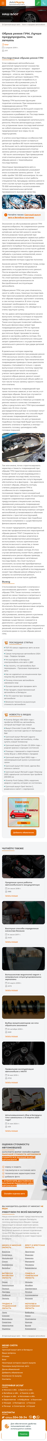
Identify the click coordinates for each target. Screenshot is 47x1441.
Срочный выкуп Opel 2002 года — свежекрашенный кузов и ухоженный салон (22, 759)
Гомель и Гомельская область (31, 1275)
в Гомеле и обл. (27, 1393)
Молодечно (7, 1258)
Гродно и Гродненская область (9, 1306)
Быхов (28, 1325)
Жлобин (29, 1285)
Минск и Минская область (11, 1246)
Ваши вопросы (9, 1353)
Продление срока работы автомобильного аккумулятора (22, 883)
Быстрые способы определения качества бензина (21, 929)
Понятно (23, 1434)
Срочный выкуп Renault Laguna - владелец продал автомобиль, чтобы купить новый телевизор (21, 739)
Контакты (6, 1379)
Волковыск (7, 1319)
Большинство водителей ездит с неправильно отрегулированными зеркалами (23, 976)
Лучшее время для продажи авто (21, 686)
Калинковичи (31, 1295)
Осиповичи (30, 1319)
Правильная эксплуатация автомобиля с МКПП (19, 1070)
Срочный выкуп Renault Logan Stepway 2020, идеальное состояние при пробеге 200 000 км (23, 774)
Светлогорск (31, 1288)
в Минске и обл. (9, 1390)
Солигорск (7, 1255)
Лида (4, 1312)
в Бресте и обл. (25, 1390)
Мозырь (29, 1282)
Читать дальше (11, 896)
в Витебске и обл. (10, 1393)
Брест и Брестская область (35, 1246)
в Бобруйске (23, 1399)
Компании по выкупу (12, 1376)
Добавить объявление (23, 832)
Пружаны (29, 1265)
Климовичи (30, 1329)
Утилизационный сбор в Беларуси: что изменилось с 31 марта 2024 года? (23, 1117)
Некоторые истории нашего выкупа (19, 1363)
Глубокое (6, 1295)
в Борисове (36, 1399)
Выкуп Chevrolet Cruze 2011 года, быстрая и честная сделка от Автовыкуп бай (23, 730)
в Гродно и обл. (9, 1396)
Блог (7, 45)
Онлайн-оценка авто (14, 1193)
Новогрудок (7, 1325)
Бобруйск (29, 1312)
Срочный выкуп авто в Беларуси (17, 1350)
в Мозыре (6, 1403)
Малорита (29, 1261)
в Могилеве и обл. (26, 1396)
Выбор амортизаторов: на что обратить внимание (22, 1024)
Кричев (28, 1322)
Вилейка (6, 1268)
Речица (28, 1292)
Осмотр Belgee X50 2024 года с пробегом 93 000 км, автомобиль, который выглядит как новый (19, 722)
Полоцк (5, 1288)
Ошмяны (6, 1329)
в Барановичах (9, 1399)
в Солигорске (18, 1406)
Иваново (29, 1255)
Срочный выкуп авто (12, 24)
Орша (4, 1282)
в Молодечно (19, 1403)
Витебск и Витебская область (7, 1275)
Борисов (6, 1252)
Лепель (5, 1298)
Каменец (29, 1258)
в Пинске (31, 1403)
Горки (28, 1316)
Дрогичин (30, 1252)
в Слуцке (31, 1406)
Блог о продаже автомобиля (33, 24)
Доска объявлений (11, 1369)
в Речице (6, 1406)
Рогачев (29, 1298)
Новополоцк (8, 1285)
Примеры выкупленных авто (15, 1366)
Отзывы (5, 1356)
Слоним (5, 1316)
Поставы (6, 1292)
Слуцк (5, 1261)
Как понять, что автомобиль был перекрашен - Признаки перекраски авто (21, 668)
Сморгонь (6, 1322)
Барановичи (31, 1268)
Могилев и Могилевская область (32, 1306)
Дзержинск (7, 1265)
